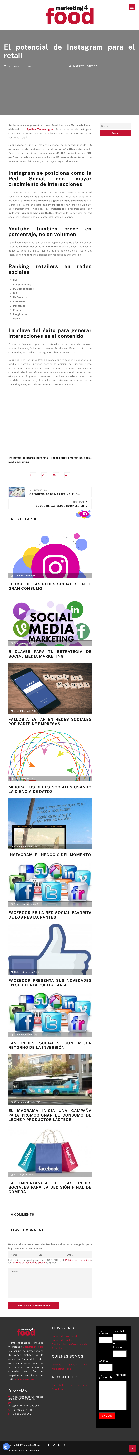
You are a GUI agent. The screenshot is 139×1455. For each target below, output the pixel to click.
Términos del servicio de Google (28, 1262)
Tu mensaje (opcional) (113, 1376)
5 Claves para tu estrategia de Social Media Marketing (50, 653)
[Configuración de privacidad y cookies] (6, 1446)
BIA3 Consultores (25, 1379)
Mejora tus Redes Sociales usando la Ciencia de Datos (50, 789)
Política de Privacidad (64, 1336)
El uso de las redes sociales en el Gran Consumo (50, 586)
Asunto (103, 1361)
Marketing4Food (85, 66)
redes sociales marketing (66, 457)
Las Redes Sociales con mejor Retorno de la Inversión (50, 1045)
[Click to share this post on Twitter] (44, 475)
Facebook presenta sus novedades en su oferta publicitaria (50, 982)
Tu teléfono (118, 1346)
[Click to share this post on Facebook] (33, 475)
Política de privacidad (78, 1260)
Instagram (15, 457)
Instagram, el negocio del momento (49, 855)
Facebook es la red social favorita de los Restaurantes (50, 914)
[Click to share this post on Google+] (56, 475)
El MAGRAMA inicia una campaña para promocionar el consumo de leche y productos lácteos (50, 1115)
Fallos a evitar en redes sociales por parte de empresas (50, 721)
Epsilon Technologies (40, 129)
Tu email (118, 1330)
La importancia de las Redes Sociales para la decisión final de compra (50, 1187)
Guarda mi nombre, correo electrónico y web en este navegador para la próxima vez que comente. (50, 1246)
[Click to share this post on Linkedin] (67, 475)
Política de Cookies (63, 1340)
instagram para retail (36, 457)
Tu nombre (104, 1332)
